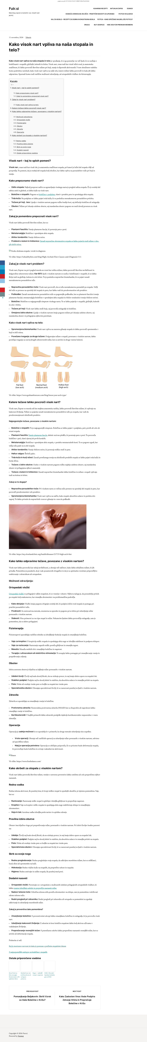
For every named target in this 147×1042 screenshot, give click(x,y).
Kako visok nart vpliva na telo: (27, 105)
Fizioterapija (21, 123)
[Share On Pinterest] (2, 276)
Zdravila (20, 129)
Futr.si (14, 8)
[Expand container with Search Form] (137, 16)
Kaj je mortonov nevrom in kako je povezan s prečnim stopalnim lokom (37, 946)
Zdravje (28, 37)
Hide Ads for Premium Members (120, 25)
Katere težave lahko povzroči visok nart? (29, 108)
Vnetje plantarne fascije (38, 435)
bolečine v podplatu (47, 195)
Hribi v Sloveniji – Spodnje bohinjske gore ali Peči (49, 975)
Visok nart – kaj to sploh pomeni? (25, 88)
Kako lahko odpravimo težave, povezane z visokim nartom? (37, 111)
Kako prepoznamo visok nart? (27, 93)
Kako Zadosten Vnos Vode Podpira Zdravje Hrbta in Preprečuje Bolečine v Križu (77, 1000)
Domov (130, 8)
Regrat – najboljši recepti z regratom (38, 974)
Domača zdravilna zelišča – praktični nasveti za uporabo (90, 14)
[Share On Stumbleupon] (2, 285)
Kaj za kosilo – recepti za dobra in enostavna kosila (73, 19)
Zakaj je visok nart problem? (23, 99)
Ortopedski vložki (23, 120)
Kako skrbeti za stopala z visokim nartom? (29, 135)
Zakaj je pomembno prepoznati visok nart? (32, 96)
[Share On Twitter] (2, 267)
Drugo (87, 25)
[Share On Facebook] (2, 262)
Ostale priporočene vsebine (27, 153)
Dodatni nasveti (23, 150)
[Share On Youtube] (2, 290)
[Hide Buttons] (3, 298)
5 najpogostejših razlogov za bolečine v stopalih (28, 952)
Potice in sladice (126, 14)
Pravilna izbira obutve (25, 144)
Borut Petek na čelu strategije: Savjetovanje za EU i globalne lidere (14, 976)
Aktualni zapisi (116, 8)
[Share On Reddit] (2, 281)
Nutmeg (21, 1036)
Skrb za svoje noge (24, 147)
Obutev (19, 126)
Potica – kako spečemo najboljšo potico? (115, 19)
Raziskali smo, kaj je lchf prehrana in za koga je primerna (26, 976)
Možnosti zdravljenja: (24, 117)
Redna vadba (21, 141)
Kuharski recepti (100, 8)
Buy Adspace (99, 25)
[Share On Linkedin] (2, 272)
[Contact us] (2, 294)
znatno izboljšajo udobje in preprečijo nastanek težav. (35, 888)
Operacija (20, 132)
